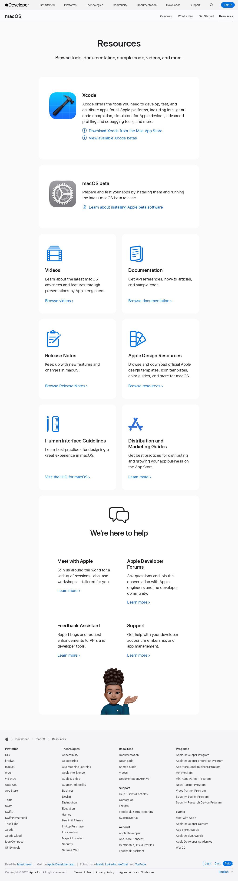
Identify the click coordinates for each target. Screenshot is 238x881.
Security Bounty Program (192, 796)
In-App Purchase (73, 826)
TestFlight (11, 824)
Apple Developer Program (192, 755)
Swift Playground (16, 818)
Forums (124, 806)
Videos (123, 772)
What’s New (185, 16)
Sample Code (127, 767)
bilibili (99, 864)
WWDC (181, 847)
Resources (226, 16)
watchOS (11, 784)
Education (68, 808)
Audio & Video (71, 778)
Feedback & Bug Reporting (136, 811)
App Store (11, 790)
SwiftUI (9, 811)
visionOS (11, 778)
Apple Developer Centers (192, 824)
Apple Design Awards (189, 835)
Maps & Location (72, 838)
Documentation (129, 755)
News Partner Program (190, 784)
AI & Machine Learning (76, 767)
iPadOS (10, 761)
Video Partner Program (190, 790)
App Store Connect (131, 839)
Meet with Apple (186, 818)
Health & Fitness (72, 820)
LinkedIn (110, 864)
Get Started (206, 16)
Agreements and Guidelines (136, 872)
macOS (13, 16)
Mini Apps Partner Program (193, 778)
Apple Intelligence (73, 772)
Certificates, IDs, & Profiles (136, 845)
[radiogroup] (218, 863)
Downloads (126, 761)
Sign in (228, 5)
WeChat (123, 864)
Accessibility (70, 755)
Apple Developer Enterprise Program (199, 761)
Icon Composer (14, 841)
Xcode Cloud (13, 835)
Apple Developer (129, 833)
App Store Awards (187, 829)
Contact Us (126, 800)
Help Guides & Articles (133, 794)
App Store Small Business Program (198, 767)
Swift (8, 806)
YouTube (140, 864)
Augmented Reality (74, 784)
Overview (166, 16)
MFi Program (184, 772)
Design (66, 796)
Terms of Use (82, 872)
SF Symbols (12, 847)
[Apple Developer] (17, 5)
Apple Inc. (35, 872)
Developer (22, 739)
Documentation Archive (134, 778)
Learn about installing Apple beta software (126, 207)
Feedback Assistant (131, 851)
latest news (24, 864)
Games (66, 814)
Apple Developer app (60, 864)
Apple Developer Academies (194, 841)
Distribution (69, 802)
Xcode (9, 829)
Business (67, 790)
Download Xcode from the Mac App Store (125, 130)
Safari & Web (70, 850)
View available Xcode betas (113, 138)
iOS (7, 755)
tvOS (8, 772)
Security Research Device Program (198, 802)
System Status (128, 818)
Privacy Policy (105, 872)
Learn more (67, 590)
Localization (70, 832)
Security (67, 844)
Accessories (70, 761)
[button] (211, 5)
